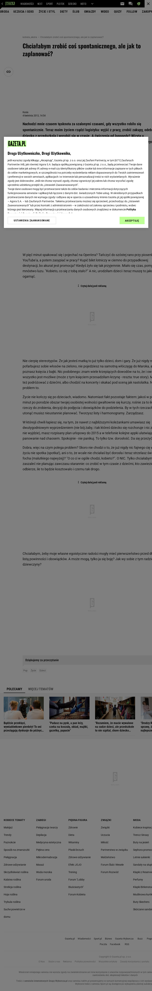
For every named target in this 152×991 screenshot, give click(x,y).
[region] (76, 182)
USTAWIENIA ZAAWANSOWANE (32, 220)
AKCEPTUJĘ (132, 220)
